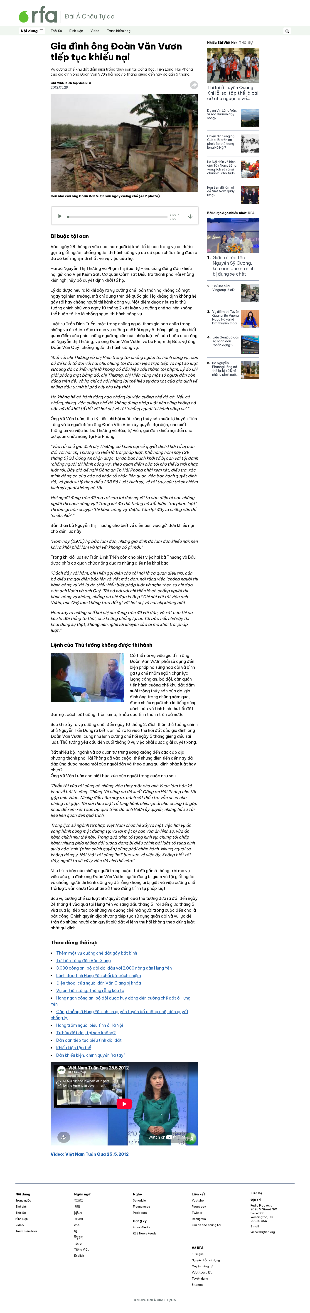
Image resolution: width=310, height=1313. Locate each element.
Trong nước (23, 1200)
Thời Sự (56, 31)
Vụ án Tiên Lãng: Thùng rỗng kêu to (90, 990)
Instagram (199, 1219)
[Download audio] (190, 216)
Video (95, 31)
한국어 (78, 1219)
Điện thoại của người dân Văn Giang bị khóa (98, 983)
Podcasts (140, 1212)
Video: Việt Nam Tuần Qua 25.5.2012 (90, 1154)
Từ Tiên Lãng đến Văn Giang (83, 960)
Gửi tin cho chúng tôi (206, 1225)
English (79, 1255)
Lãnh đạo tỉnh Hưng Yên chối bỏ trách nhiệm (98, 975)
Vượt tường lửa (202, 1272)
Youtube (198, 1200)
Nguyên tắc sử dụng (206, 1260)
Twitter (197, 1212)
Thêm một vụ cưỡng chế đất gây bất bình (96, 953)
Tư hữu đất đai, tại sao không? (86, 1032)
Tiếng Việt (81, 1249)
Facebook (199, 1206)
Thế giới (21, 1206)
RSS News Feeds (144, 1233)
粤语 (77, 1206)
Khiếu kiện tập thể (73, 1047)
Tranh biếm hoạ (118, 31)
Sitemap (198, 1284)
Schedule (139, 1200)
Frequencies (141, 1206)
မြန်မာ (78, 1212)
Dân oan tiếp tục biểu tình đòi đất (89, 1040)
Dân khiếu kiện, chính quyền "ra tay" (90, 1055)
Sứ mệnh (198, 1254)
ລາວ (76, 1225)
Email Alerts (141, 1227)
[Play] (61, 216)
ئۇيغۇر (78, 1243)
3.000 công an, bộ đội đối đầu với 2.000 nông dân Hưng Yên (114, 968)
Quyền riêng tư (202, 1266)
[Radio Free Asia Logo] (66, 14)
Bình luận (76, 31)
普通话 (78, 1200)
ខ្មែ (75, 1231)
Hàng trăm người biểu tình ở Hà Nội (89, 1025)
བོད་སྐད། (78, 1237)
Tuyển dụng (200, 1278)
